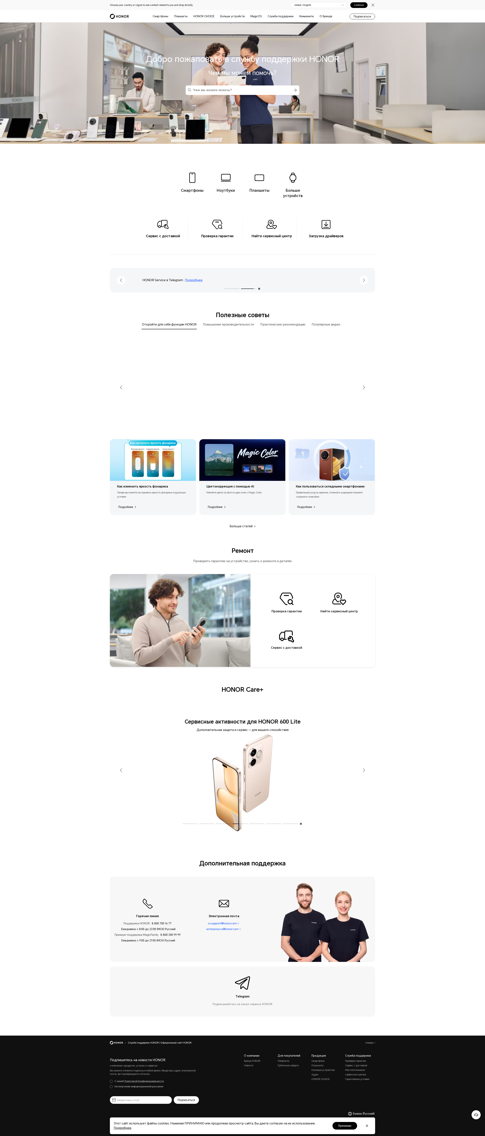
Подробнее (202, 280)
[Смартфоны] (169, 16)
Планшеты (181, 16)
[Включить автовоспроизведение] (259, 288)
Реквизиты (283, 1061)
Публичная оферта (288, 1065)
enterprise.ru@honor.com (222, 929)
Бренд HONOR (252, 1061)
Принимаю (344, 1125)
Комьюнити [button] (306, 16)
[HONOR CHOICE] (215, 16)
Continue (359, 5)
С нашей (139, 1081)
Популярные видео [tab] (326, 324)
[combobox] (242, 90)
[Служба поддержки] (294, 16)
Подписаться (362, 16)
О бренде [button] (326, 16)
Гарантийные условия (357, 1079)
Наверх (369, 1042)
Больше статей (241, 526)
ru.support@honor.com (222, 923)
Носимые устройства (323, 1070)
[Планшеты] (189, 16)
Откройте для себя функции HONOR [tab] (169, 324)
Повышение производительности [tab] (228, 324)
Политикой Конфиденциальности (144, 1081)
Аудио (314, 1074)
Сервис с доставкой (356, 1065)
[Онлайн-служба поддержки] (476, 1114)
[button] (294, 90)
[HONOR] (119, 1042)
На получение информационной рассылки (138, 1086)
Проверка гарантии (355, 1061)
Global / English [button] (302, 5)
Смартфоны (160, 16)
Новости (248, 1065)
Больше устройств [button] (232, 16)
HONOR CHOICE (203, 16)
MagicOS (256, 16)
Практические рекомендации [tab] (282, 324)
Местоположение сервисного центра (355, 1072)
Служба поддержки (280, 16)
